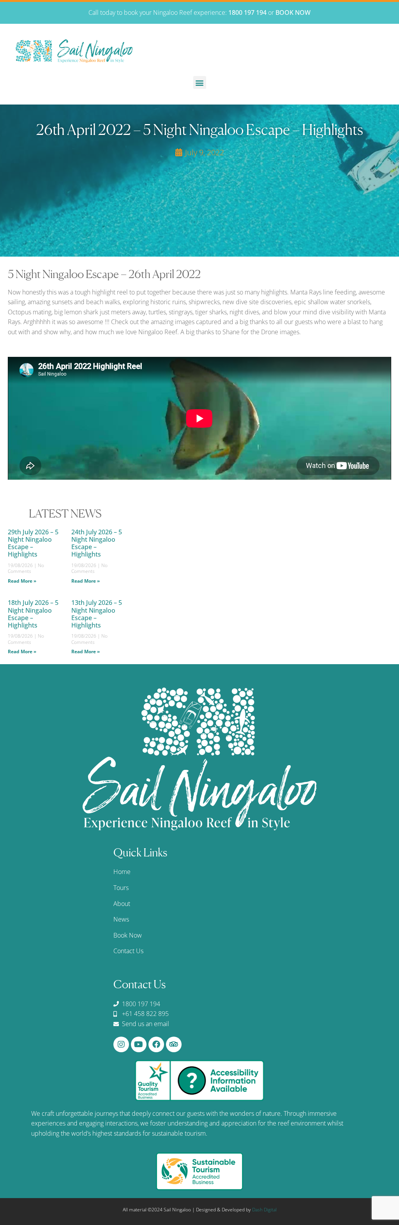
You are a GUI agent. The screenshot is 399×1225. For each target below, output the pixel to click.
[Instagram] (121, 1044)
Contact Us (128, 951)
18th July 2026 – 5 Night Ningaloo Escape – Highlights (33, 613)
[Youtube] (139, 1044)
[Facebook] (156, 1044)
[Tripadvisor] (174, 1044)
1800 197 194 (247, 12)
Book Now (127, 935)
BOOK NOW (293, 12)
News (121, 919)
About (121, 903)
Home (122, 871)
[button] (199, 82)
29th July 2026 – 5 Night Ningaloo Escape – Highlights (33, 543)
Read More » (22, 581)
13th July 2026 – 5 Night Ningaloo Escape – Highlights (96, 613)
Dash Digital (264, 1209)
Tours (121, 887)
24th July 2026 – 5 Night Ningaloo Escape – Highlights (96, 543)
